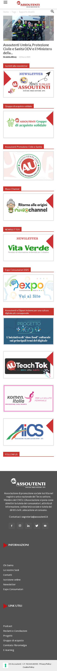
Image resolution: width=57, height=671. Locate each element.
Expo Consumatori (13, 589)
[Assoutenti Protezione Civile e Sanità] (28, 179)
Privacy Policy (45, 664)
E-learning (8, 650)
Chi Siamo (8, 565)
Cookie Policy (28, 667)
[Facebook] (12, 526)
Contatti (7, 574)
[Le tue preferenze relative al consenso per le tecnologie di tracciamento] (6, 665)
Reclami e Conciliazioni (15, 630)
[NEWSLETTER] (28, 260)
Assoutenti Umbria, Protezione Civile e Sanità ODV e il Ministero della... (27, 49)
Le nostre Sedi (11, 570)
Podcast (7, 626)
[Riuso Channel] (28, 220)
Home (6, 12)
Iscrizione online (12, 579)
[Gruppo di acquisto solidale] (28, 137)
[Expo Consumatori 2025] (28, 300)
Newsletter (9, 584)
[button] (52, 14)
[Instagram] (20, 526)
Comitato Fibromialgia (15, 645)
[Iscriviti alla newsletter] (28, 96)
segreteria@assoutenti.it (35, 516)
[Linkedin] (28, 526)
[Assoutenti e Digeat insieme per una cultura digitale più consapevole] (28, 344)
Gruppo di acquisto (13, 640)
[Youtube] (45, 526)
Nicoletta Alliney (10, 57)
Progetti (7, 635)
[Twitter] (37, 526)
